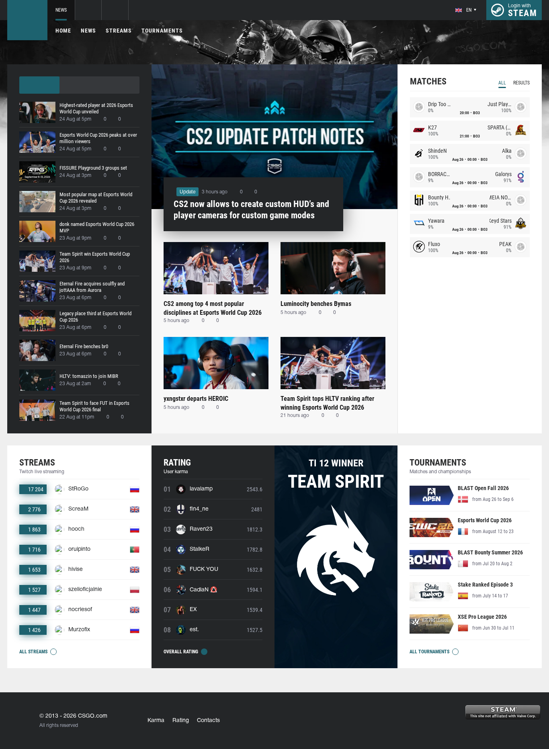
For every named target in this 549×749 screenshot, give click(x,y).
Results (521, 83)
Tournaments (162, 30)
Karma (155, 720)
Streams (119, 30)
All (502, 83)
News (61, 10)
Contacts (208, 720)
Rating (180, 720)
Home (63, 30)
